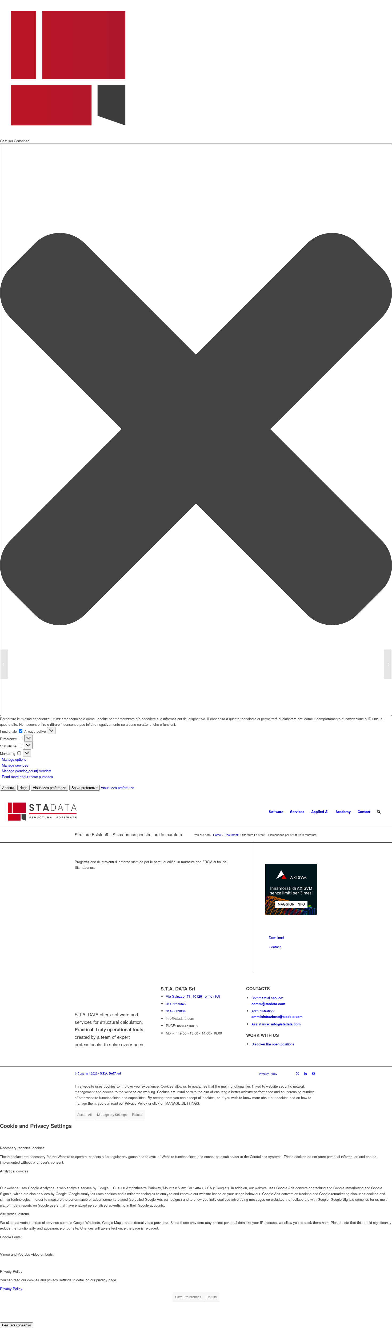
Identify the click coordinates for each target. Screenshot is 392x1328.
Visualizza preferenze (49, 788)
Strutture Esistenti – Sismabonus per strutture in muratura (128, 834)
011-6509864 (176, 1010)
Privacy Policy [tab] (11, 1271)
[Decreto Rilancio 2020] (4, 664)
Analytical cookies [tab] (14, 1171)
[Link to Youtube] (313, 1073)
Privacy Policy (11, 1288)
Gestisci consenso (16, 1325)
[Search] (379, 811)
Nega (23, 788)
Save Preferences (188, 1296)
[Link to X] (297, 1073)
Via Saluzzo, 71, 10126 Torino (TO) (193, 996)
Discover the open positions (272, 1043)
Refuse (137, 1114)
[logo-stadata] (42, 811)
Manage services (15, 765)
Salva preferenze (84, 788)
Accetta (8, 788)
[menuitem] (261, 811)
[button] (196, 430)
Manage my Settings (112, 1114)
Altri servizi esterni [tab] (14, 1213)
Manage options (14, 759)
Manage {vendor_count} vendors (26, 770)
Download (276, 937)
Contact (275, 946)
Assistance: (276, 1023)
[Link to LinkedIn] (305, 1073)
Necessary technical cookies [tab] (22, 1147)
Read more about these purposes (27, 776)
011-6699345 (176, 1003)
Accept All (84, 1114)
